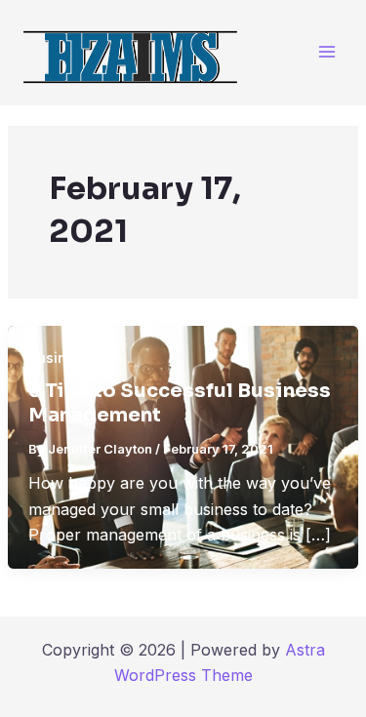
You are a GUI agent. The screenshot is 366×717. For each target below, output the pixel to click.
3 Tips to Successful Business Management (179, 402)
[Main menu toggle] (326, 52)
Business (59, 357)
